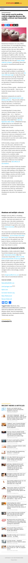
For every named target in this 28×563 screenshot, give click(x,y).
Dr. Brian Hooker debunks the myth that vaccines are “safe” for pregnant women (16, 548)
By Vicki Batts (15, 443)
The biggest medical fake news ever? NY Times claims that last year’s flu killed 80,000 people (16, 475)
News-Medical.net (7, 296)
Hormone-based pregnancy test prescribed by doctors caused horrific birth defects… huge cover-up (16, 497)
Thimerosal (5, 315)
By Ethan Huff (15, 454)
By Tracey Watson (15, 429)
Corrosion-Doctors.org (8, 293)
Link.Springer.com (7, 286)
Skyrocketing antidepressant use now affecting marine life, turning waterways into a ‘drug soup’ (16, 482)
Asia (18, 306)
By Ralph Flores (15, 493)
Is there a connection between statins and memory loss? (16, 446)
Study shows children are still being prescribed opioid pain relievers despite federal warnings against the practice (16, 489)
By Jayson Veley (16, 537)
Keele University (9, 227)
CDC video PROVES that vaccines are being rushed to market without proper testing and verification (16, 459)
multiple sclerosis (7, 313)
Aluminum (13, 306)
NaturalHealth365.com (8, 283)
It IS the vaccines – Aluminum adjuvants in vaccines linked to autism (16, 541)
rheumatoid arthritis (10, 255)
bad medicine (18, 309)
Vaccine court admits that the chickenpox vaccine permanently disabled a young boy (15, 410)
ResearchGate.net (7, 299)
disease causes (6, 311)
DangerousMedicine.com (12, 275)
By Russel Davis (15, 500)
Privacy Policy (14, 559)
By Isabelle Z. (15, 412)
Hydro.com (5, 289)
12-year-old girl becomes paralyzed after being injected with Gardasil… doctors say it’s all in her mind (16, 514)
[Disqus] (14, 342)
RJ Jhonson (11, 22)
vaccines (11, 315)
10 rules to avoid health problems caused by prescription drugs (15, 441)
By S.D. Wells (14, 420)
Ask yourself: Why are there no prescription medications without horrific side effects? (15, 529)
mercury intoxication (17, 311)
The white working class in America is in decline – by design (16, 535)
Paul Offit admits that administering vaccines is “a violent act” (15, 452)
